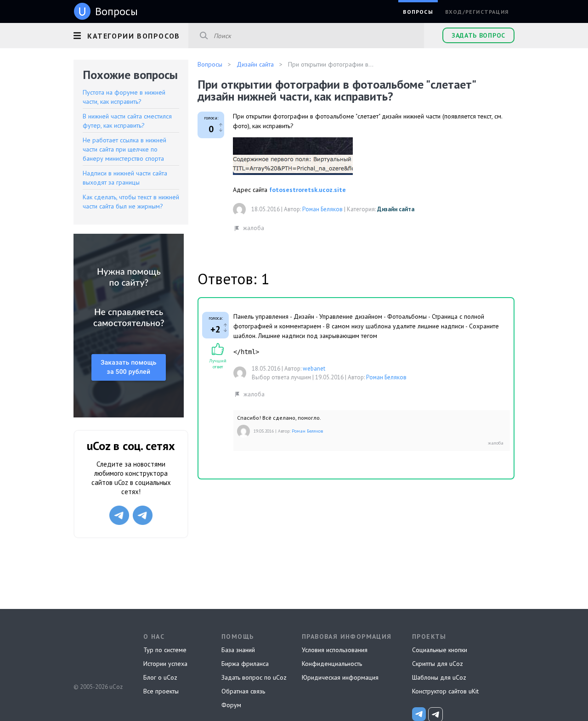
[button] (131, 34)
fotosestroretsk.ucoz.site (307, 190)
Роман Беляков (322, 209)
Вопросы (418, 11)
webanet (314, 368)
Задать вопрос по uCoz (254, 677)
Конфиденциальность (332, 663)
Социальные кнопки (439, 650)
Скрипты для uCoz (437, 663)
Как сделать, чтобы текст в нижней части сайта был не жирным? (131, 201)
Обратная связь (243, 691)
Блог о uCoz (160, 677)
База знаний (238, 650)
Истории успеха (165, 663)
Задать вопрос (478, 35)
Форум (231, 705)
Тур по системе (165, 650)
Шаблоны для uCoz (439, 677)
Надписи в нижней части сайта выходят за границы (125, 177)
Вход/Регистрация (477, 11)
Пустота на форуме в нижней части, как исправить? (124, 97)
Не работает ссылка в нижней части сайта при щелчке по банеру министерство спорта (124, 149)
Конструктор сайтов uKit (445, 691)
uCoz (98, 652)
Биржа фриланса (245, 663)
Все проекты (161, 691)
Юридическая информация (340, 677)
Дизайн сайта (395, 209)
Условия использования (335, 650)
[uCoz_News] (419, 714)
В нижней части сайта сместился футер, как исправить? (127, 121)
